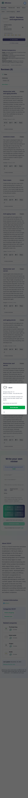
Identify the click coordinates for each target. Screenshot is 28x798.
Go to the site (14, 407)
